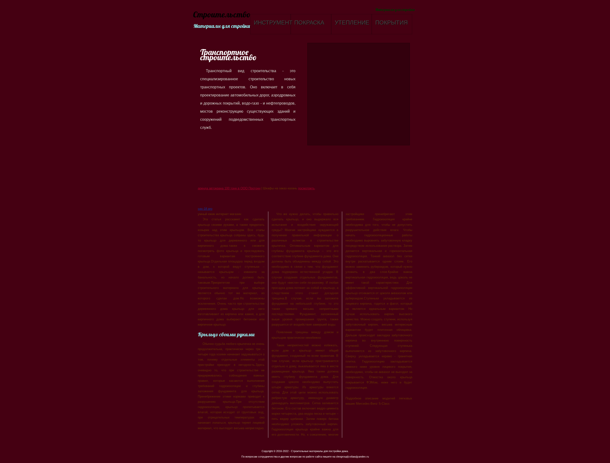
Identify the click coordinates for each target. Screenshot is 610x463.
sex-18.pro (205, 209)
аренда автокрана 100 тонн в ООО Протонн (229, 188)
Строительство (221, 15)
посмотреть (306, 188)
